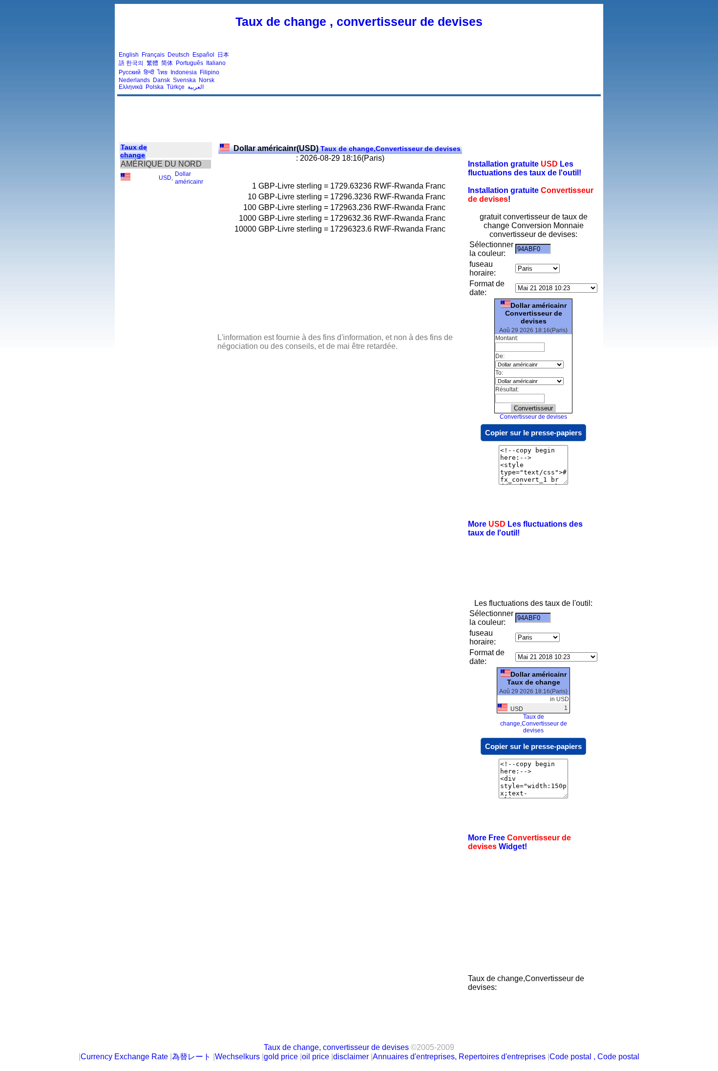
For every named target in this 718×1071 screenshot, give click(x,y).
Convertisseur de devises (533, 416)
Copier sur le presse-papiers (533, 432)
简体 (167, 63)
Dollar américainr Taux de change (537, 678)
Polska (155, 87)
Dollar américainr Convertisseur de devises (536, 313)
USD (165, 177)
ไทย (162, 72)
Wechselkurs (237, 1056)
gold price (281, 1056)
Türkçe (176, 87)
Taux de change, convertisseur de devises (336, 1047)
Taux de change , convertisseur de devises (359, 21)
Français (153, 54)
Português (189, 63)
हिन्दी (149, 72)
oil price (315, 1056)
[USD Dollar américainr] (125, 178)
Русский (130, 72)
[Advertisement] (421, 71)
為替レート (191, 1056)
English (129, 54)
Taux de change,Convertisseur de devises (347, 148)
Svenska (184, 80)
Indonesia (183, 72)
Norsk (206, 80)
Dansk (161, 80)
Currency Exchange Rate (124, 1056)
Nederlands (134, 80)
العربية (196, 87)
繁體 (152, 63)
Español (203, 54)
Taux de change (133, 151)
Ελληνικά (131, 87)
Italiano (216, 63)
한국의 (135, 63)
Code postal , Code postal (594, 1056)
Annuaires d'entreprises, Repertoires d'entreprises (459, 1056)
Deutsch (179, 54)
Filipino (209, 72)
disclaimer (351, 1056)
